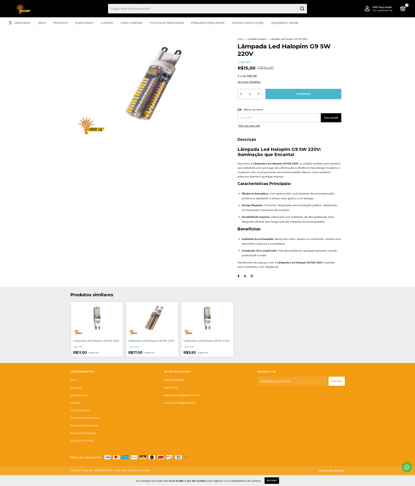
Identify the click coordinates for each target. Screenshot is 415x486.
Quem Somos (84, 22)
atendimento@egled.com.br (182, 395)
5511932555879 (174, 380)
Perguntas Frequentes (208, 22)
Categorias (22, 22)
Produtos (60, 22)
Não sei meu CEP (249, 125)
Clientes (107, 22)
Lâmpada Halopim (256, 39)
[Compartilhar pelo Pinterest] (252, 276)
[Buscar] (301, 9)
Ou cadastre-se (382, 10)
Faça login (385, 7)
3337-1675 (170, 387)
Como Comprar (131, 22)
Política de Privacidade (167, 22)
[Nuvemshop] (331, 471)
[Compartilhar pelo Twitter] (245, 276)
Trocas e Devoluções (248, 22)
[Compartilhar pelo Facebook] (238, 276)
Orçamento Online (284, 22)
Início (42, 22)
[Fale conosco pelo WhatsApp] (407, 467)
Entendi (272, 480)
